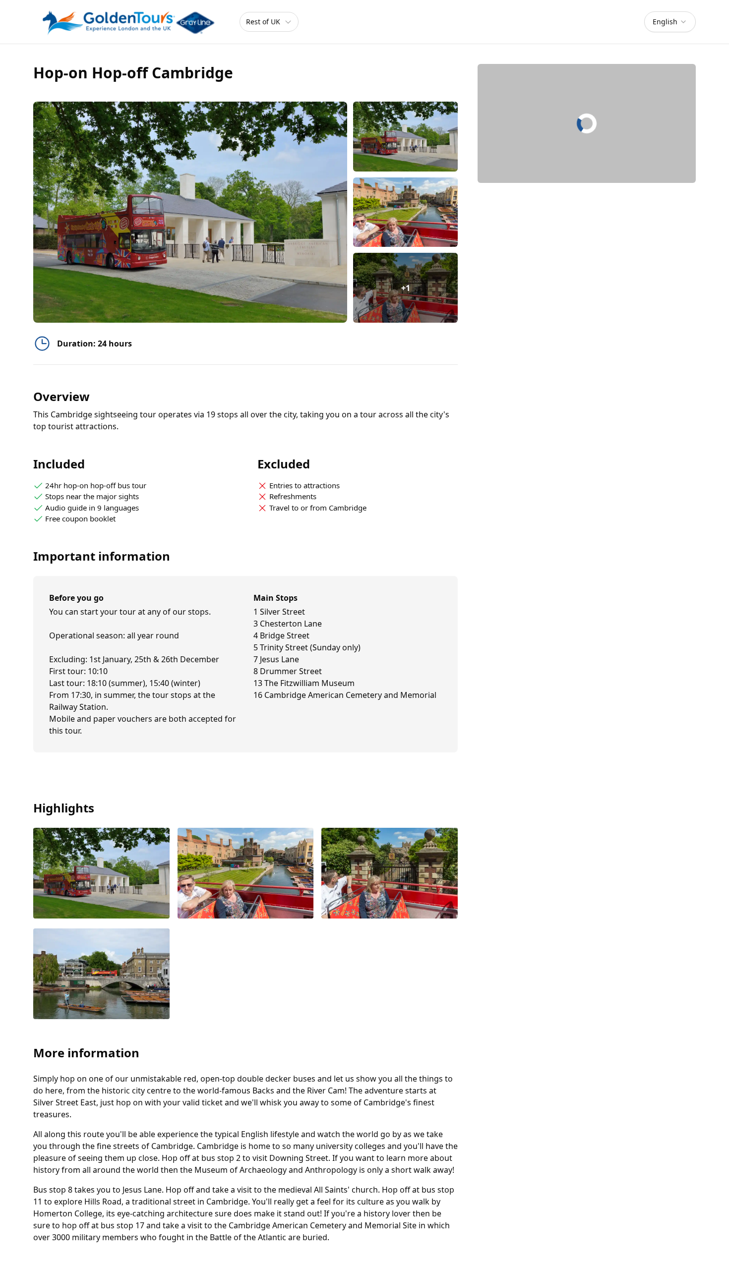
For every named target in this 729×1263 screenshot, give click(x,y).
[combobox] (670, 21)
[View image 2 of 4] (405, 212)
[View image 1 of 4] (405, 137)
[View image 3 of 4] (389, 874)
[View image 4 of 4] (101, 974)
